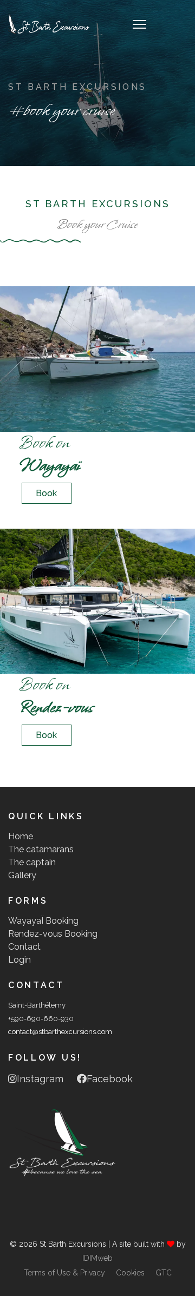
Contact (24, 947)
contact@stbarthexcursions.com (60, 1032)
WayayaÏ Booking (43, 921)
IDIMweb (97, 1258)
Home (20, 836)
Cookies (130, 1272)
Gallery (22, 875)
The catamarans (41, 849)
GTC (163, 1272)
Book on (50, 454)
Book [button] (46, 493)
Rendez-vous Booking (53, 934)
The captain (32, 862)
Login (19, 960)
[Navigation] (139, 24)
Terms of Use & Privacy (64, 1272)
